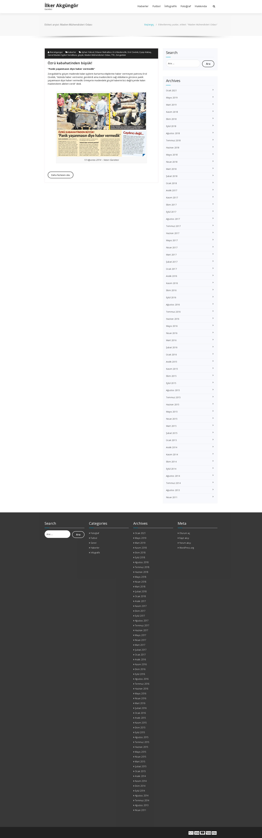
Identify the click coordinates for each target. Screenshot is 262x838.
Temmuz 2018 (173, 140)
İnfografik (171, 6)
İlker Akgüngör (61, 5)
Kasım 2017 (172, 197)
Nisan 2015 (171, 418)
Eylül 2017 (171, 211)
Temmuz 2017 (173, 226)
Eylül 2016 (171, 297)
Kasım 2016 (172, 283)
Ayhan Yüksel (88, 52)
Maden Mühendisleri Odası (97, 55)
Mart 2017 (171, 254)
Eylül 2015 (171, 383)
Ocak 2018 (171, 183)
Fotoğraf (186, 6)
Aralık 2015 (171, 361)
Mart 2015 (171, 425)
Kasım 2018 (172, 111)
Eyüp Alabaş (145, 52)
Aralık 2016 (171, 276)
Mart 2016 (171, 340)
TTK (113, 55)
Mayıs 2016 (172, 326)
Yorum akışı (185, 542)
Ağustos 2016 (173, 304)
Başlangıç (149, 24)
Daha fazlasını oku (60, 174)
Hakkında (201, 6)
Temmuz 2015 (173, 397)
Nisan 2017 (171, 247)
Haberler (143, 6)
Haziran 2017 (172, 233)
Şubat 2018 (171, 176)
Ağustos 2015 (173, 390)
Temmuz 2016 (173, 311)
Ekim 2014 (171, 461)
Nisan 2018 (171, 161)
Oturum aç (184, 533)
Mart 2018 (171, 169)
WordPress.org (186, 547)
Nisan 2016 (171, 333)
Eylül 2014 (171, 468)
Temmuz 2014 (173, 483)
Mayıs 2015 (172, 411)
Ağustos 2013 (173, 490)
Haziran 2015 (172, 404)
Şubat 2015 (171, 433)
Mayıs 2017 (172, 240)
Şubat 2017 (171, 261)
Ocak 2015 (171, 440)
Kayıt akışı (184, 538)
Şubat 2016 (171, 347)
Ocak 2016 (171, 354)
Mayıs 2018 (172, 154)
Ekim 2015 (171, 376)
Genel (93, 542)
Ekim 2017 (171, 204)
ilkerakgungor (56, 52)
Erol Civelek (133, 52)
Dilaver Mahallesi (103, 52)
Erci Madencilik (120, 52)
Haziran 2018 (172, 147)
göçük (81, 55)
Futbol (157, 6)
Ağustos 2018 (173, 133)
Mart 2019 (171, 104)
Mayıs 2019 (172, 97)
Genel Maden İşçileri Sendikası (62, 55)
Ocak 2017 (171, 268)
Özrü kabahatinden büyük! (70, 63)
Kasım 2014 (172, 454)
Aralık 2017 (171, 190)
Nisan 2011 (171, 497)
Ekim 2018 (171, 119)
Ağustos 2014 (173, 475)
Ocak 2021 (171, 90)
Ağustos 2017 (173, 218)
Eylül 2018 (171, 126)
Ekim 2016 (171, 290)
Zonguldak (121, 55)
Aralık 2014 (171, 447)
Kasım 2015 (172, 368)
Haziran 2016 (172, 318)
